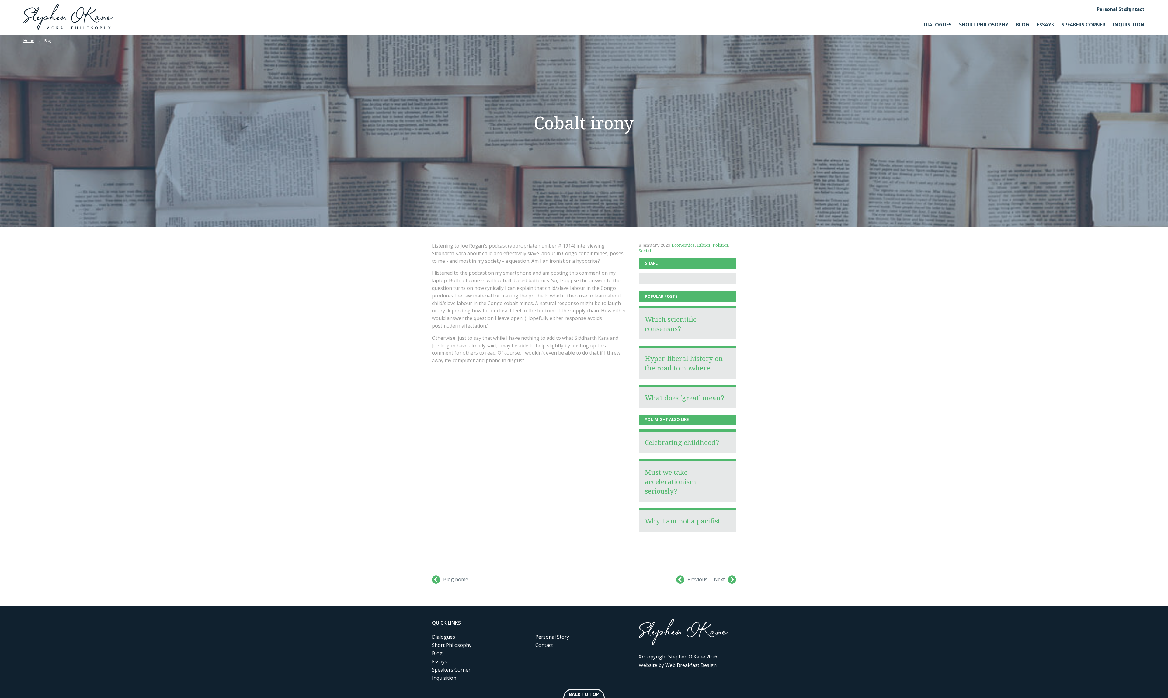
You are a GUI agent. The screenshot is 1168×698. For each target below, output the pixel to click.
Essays (1045, 24)
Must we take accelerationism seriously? (670, 481)
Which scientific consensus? (671, 323)
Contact (1135, 9)
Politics (720, 245)
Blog (1022, 24)
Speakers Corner (1083, 24)
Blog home (455, 579)
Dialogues (937, 24)
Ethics (703, 245)
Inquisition (1129, 24)
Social (645, 251)
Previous (697, 579)
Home (28, 40)
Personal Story (1114, 9)
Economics (683, 245)
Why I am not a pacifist (682, 521)
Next (719, 579)
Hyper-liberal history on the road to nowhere (684, 363)
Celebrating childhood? (682, 442)
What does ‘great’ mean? (684, 397)
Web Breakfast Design (691, 665)
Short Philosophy (983, 24)
